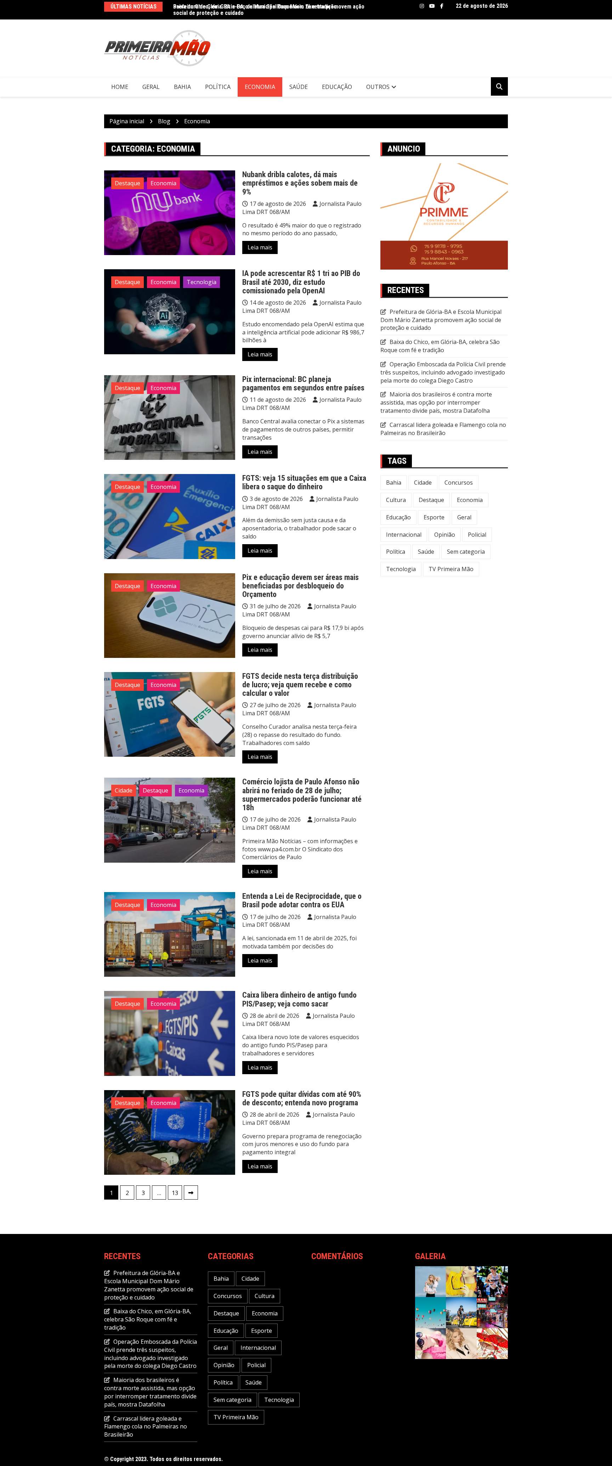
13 (175, 1193)
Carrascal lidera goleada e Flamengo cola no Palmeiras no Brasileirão (443, 429)
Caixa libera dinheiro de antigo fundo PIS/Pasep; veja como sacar (299, 999)
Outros (378, 87)
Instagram (422, 6)
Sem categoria (466, 552)
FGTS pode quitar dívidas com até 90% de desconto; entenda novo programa (301, 1098)
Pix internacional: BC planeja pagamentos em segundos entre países (303, 383)
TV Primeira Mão (451, 569)
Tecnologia (201, 282)
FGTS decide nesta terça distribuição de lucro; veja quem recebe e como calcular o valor (300, 685)
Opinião (444, 535)
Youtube (432, 6)
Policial (477, 535)
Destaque (127, 183)
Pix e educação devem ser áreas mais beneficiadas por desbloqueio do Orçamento (300, 586)
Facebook (441, 6)
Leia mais (260, 247)
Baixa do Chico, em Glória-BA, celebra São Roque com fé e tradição (440, 346)
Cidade (123, 790)
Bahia (182, 87)
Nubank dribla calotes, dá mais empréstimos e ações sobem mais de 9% (300, 183)
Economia (260, 87)
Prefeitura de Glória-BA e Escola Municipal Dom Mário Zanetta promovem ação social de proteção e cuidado (268, 9)
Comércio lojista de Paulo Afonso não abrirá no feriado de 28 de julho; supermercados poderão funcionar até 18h (302, 794)
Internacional (403, 535)
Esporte (434, 517)
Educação (337, 87)
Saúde (298, 87)
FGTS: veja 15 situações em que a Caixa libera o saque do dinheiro (304, 482)
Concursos (458, 482)
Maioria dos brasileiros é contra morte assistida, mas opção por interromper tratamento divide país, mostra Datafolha (436, 402)
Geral (151, 87)
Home (119, 87)
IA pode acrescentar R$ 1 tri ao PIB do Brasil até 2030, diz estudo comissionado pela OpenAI (301, 282)
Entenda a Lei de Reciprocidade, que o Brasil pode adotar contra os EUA (302, 900)
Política (218, 87)
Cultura (396, 500)
